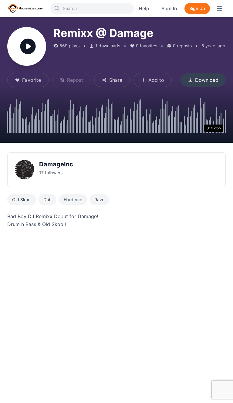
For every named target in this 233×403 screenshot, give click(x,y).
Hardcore (73, 199)
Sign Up (197, 8)
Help (144, 8)
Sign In (169, 8)
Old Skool (21, 199)
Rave (99, 199)
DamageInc (56, 164)
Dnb (47, 199)
